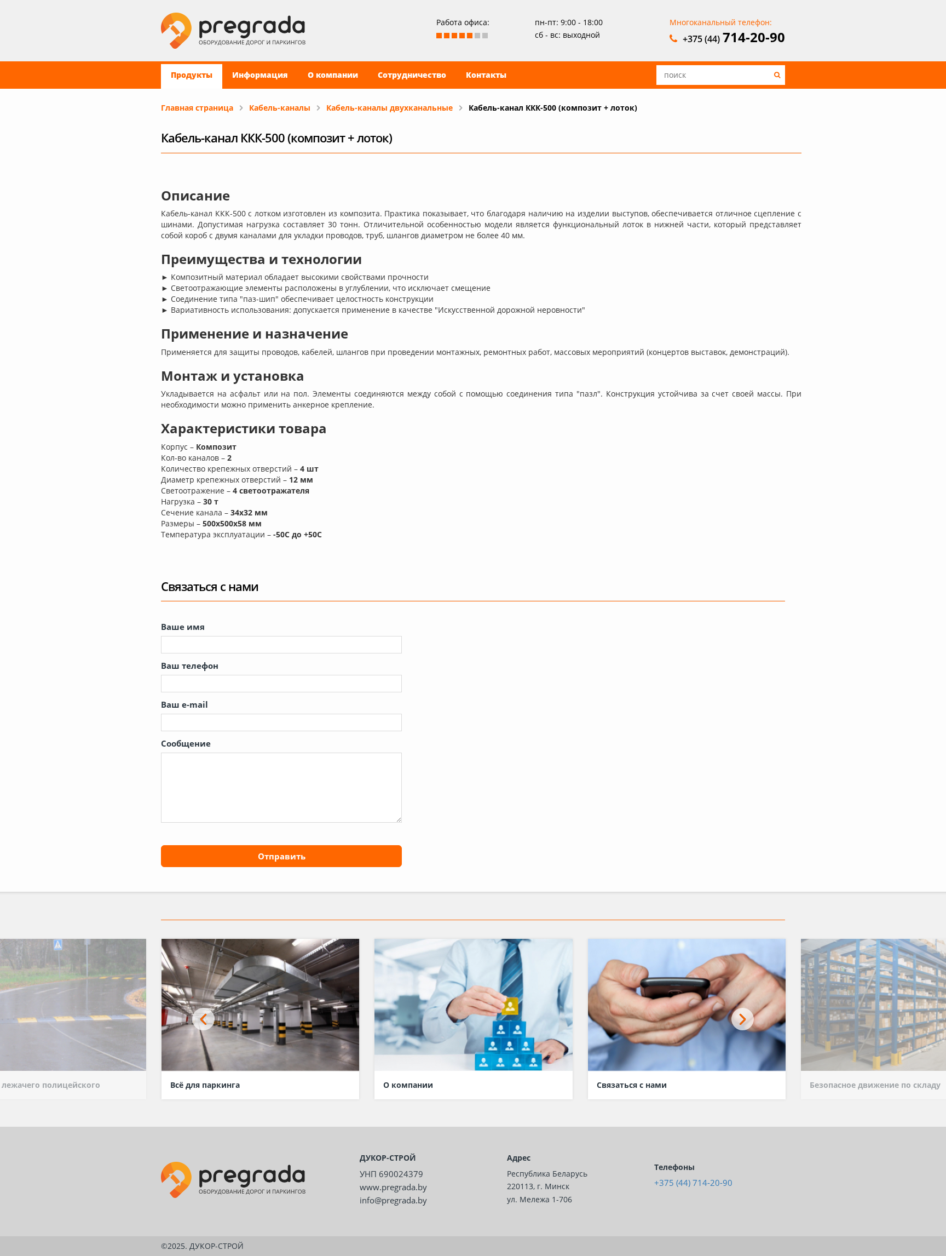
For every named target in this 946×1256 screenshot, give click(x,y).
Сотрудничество (412, 75)
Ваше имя (183, 626)
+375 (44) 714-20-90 (693, 1182)
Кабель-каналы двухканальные (389, 107)
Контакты (486, 75)
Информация (260, 75)
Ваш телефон (189, 665)
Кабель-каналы (279, 107)
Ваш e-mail (184, 704)
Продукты (191, 75)
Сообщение (186, 743)
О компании (333, 75)
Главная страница (197, 107)
